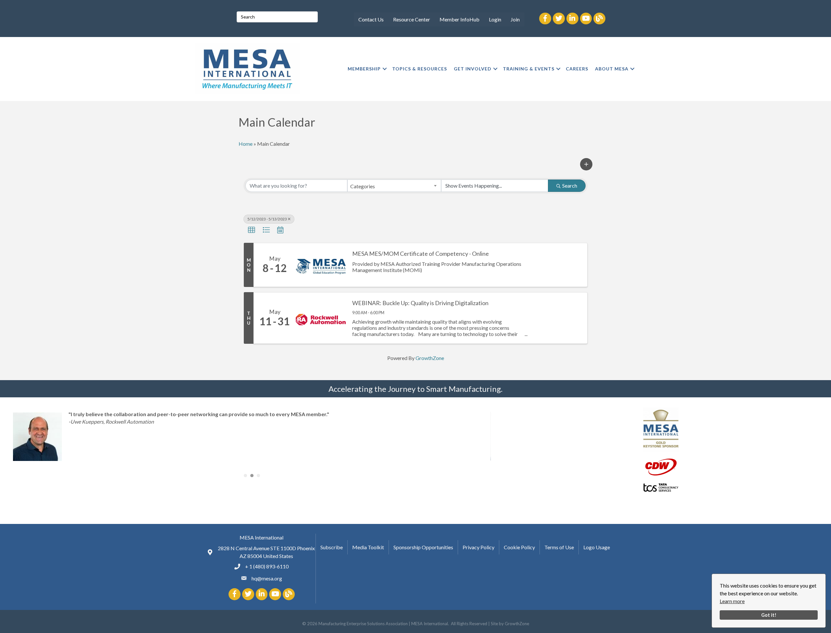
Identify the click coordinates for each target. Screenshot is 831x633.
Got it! (768, 615)
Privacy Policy (478, 547)
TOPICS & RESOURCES (419, 68)
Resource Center (411, 19)
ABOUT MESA (611, 68)
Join (515, 19)
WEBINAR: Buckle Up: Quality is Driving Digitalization (420, 302)
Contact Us (371, 19)
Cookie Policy (519, 547)
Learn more (732, 601)
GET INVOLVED (472, 68)
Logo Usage (596, 547)
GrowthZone (430, 358)
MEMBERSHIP (364, 68)
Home (246, 144)
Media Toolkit (368, 547)
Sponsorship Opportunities (423, 547)
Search (569, 185)
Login (495, 19)
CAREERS (577, 68)
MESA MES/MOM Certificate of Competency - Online (420, 253)
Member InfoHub (459, 19)
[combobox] (394, 186)
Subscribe (331, 547)
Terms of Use (559, 547)
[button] (586, 164)
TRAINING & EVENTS (528, 68)
